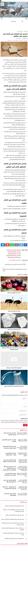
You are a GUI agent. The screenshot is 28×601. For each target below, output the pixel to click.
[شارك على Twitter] (21, 245)
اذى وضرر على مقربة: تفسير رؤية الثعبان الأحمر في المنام (13, 534)
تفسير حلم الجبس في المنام (14, 329)
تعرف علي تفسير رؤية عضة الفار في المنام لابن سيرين (12, 519)
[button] (0, 1)
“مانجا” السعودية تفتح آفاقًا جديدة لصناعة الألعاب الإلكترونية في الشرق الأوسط (9, 468)
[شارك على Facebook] (25, 245)
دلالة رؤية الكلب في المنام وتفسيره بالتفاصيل (14, 538)
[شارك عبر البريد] (16, 245)
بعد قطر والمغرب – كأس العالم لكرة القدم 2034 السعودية (9, 487)
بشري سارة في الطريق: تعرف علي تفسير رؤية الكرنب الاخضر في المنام (12, 524)
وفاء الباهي (25, 38)
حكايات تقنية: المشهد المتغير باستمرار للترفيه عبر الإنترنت (9, 447)
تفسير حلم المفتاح (11, 250)
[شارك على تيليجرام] (3, 245)
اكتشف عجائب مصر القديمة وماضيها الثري (10, 494)
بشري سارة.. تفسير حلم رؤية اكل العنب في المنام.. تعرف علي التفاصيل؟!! (13, 510)
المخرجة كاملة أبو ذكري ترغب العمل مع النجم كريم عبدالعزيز (9, 460)
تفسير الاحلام (20, 31)
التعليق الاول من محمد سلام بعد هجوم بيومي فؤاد (9, 481)
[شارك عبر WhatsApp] (12, 245)
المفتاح (18, 250)
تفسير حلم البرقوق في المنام (14, 293)
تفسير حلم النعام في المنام (14, 311)
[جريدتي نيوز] (14, 25)
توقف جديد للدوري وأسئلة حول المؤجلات (9, 440)
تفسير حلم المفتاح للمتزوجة (13, 255)
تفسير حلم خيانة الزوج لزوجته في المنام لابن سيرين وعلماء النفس (14, 269)
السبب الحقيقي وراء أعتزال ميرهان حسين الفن (14, 506)
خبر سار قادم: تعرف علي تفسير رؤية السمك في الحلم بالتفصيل (13, 529)
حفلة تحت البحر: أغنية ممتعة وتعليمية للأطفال (10, 433)
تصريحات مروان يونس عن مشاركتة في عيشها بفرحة (10, 474)
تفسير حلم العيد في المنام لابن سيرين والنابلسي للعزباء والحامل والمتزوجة (14, 348)
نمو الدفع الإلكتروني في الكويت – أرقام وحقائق (10, 454)
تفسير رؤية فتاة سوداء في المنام (14, 368)
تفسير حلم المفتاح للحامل (14, 252)
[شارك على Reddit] (7, 245)
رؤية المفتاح (11, 257)
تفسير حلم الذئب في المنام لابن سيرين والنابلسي (15, 263)
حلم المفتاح (17, 257)
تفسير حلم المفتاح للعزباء (14, 254)
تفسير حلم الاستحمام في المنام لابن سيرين (14, 386)
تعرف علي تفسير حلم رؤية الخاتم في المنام (15, 515)
